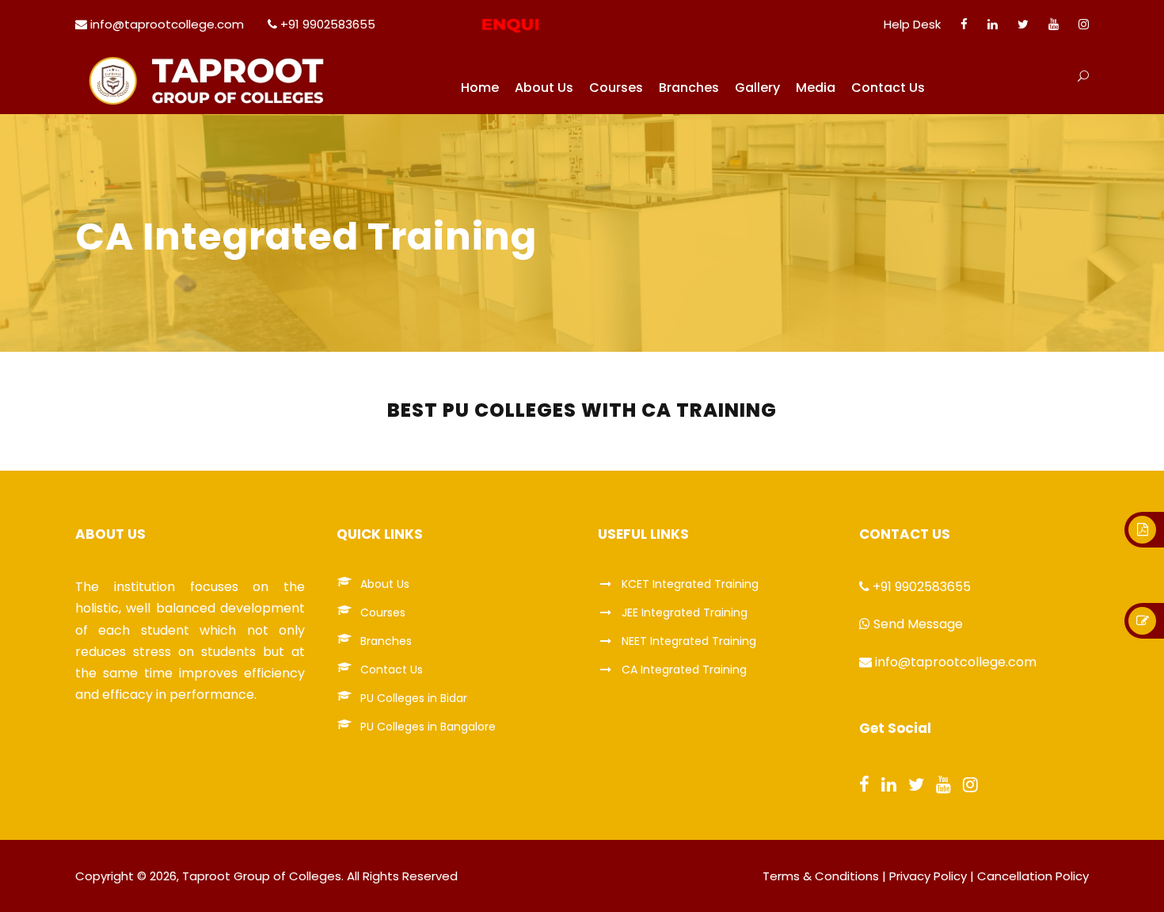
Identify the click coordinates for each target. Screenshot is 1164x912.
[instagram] (1083, 24)
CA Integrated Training (684, 669)
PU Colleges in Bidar (413, 698)
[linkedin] (992, 24)
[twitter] (1023, 24)
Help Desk (912, 24)
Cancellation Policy (1033, 876)
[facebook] (964, 24)
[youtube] (1053, 24)
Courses (616, 87)
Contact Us (888, 87)
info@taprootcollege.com (167, 24)
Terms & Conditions (821, 876)
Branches (689, 87)
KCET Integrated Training (690, 584)
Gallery (757, 87)
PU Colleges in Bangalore (428, 727)
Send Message (918, 624)
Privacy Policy (928, 876)
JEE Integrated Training (684, 612)
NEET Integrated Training (689, 641)
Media (815, 87)
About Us (544, 87)
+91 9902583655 (327, 24)
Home (480, 87)
